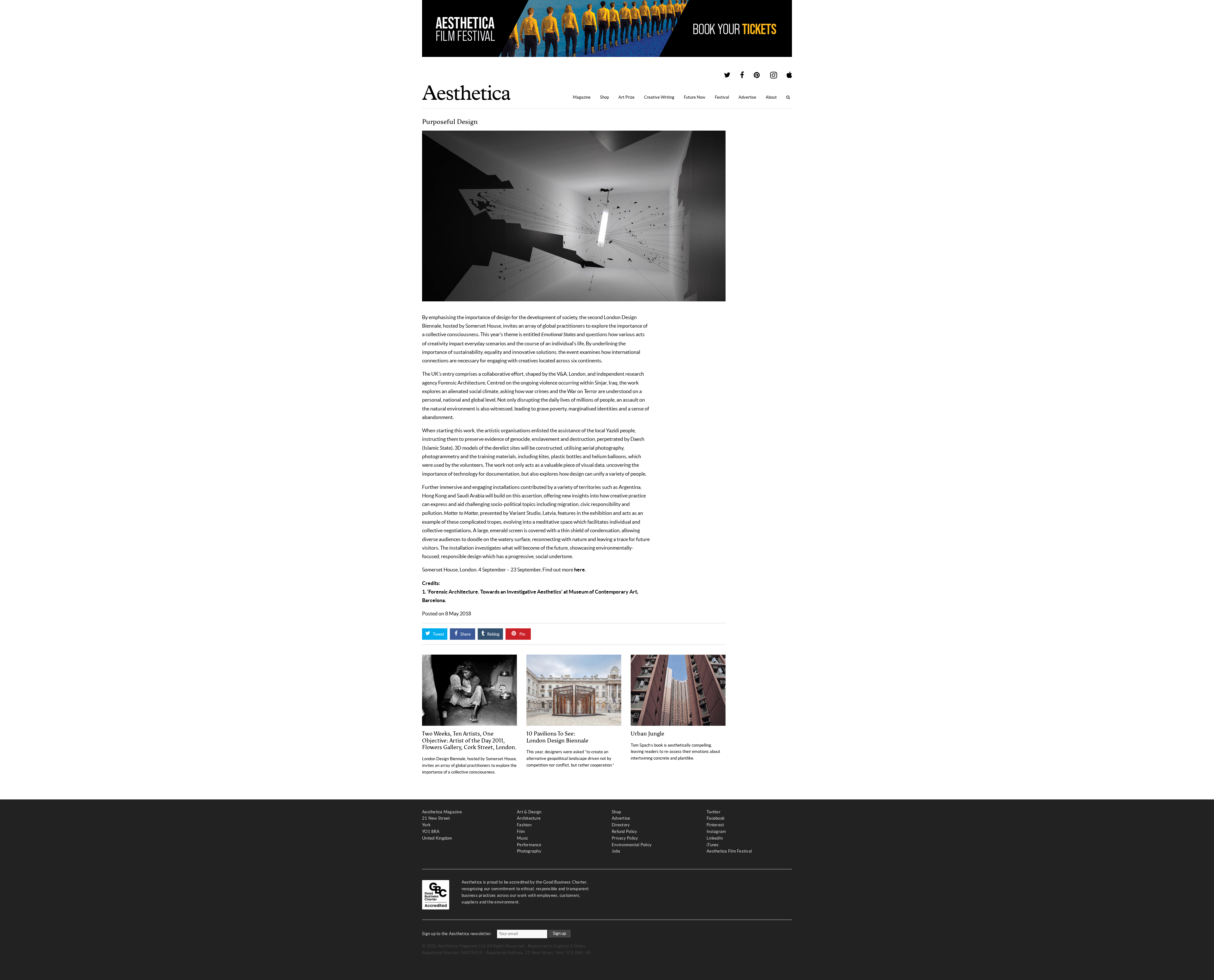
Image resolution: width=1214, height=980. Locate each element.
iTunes (713, 844)
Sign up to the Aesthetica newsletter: (457, 933)
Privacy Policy (625, 838)
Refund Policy (624, 831)
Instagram (716, 831)
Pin (521, 634)
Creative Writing (659, 97)
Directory (621, 825)
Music (522, 838)
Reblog (493, 634)
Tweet (438, 634)
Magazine (582, 97)
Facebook (716, 818)
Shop (604, 97)
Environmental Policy (632, 844)
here (579, 569)
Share (465, 634)
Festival (722, 97)
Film (521, 831)
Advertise (747, 97)
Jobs (616, 851)
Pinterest (715, 825)
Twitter (713, 812)
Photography (529, 851)
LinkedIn (715, 838)
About (771, 97)
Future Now (694, 97)
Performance (529, 844)
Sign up (559, 933)
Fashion (524, 825)
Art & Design (529, 812)
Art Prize (626, 97)
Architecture (529, 818)
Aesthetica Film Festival (729, 851)
